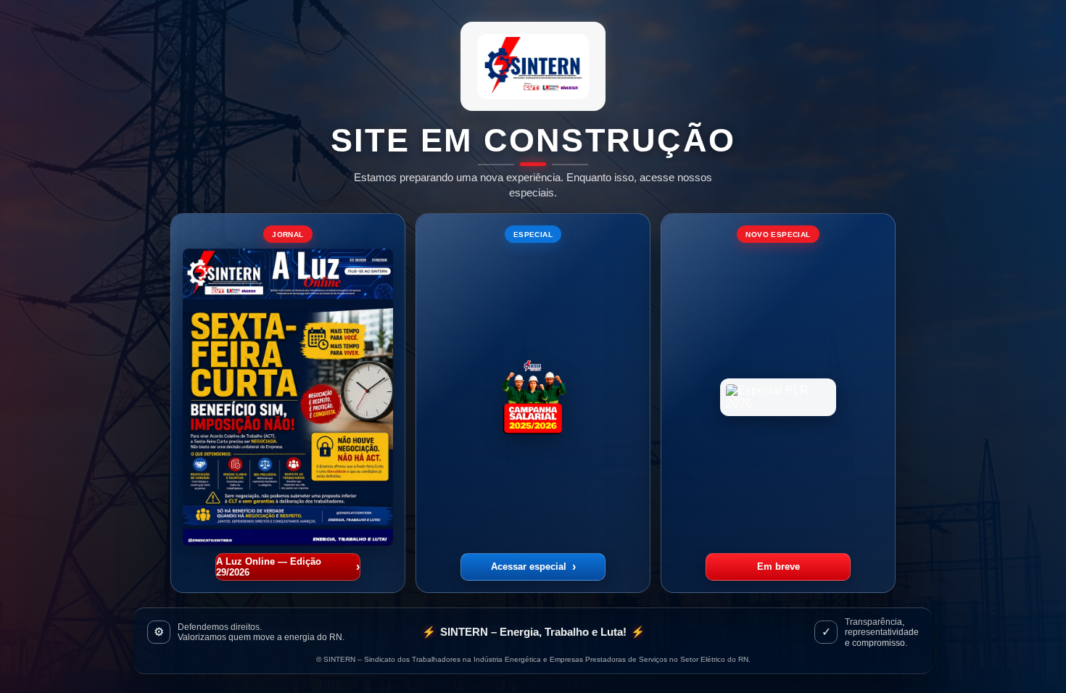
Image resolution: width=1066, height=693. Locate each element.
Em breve (778, 566)
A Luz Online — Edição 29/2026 (288, 567)
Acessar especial (533, 566)
